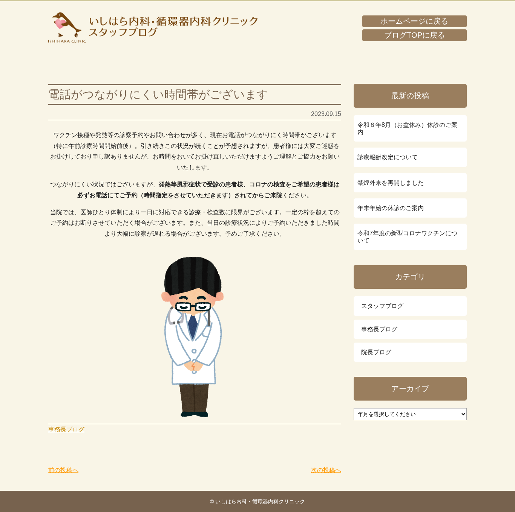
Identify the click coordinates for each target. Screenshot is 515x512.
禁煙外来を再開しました (390, 183)
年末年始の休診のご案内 (390, 208)
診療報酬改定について (387, 157)
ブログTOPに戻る (414, 35)
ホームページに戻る (414, 21)
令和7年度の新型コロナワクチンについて (407, 237)
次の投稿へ (326, 470)
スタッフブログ (382, 306)
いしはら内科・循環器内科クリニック (153, 27)
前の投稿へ (63, 470)
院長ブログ (376, 352)
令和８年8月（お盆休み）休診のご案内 (407, 128)
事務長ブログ (66, 429)
